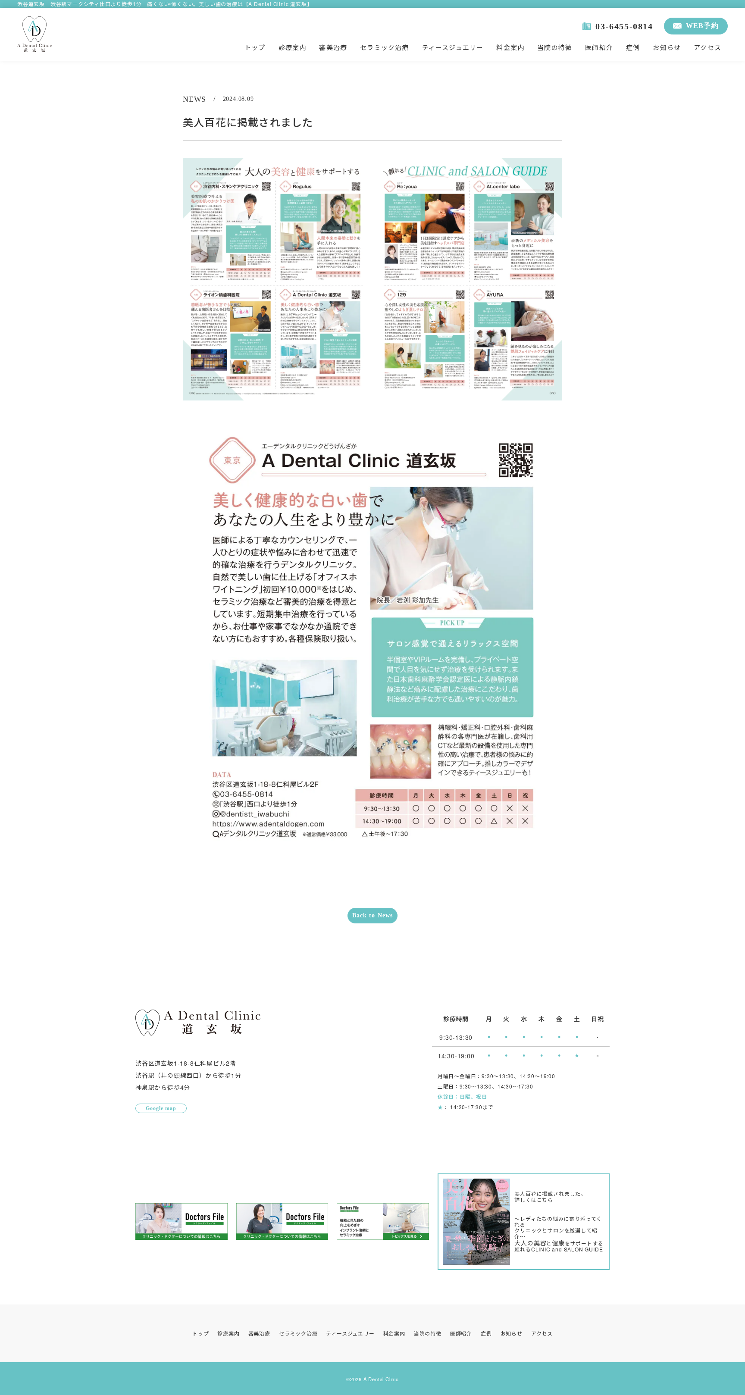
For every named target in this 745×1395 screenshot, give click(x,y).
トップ (255, 47)
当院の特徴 (554, 47)
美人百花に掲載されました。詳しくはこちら (550, 1197)
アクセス (707, 47)
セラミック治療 (384, 47)
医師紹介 (599, 47)
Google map (161, 1108)
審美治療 (333, 47)
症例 (633, 47)
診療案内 (293, 47)
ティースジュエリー (453, 47)
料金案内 (510, 47)
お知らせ (667, 47)
